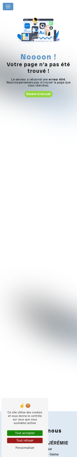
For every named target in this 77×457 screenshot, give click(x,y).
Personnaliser (25, 448)
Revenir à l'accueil (38, 94)
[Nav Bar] (8, 6)
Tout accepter (25, 433)
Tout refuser (24, 440)
